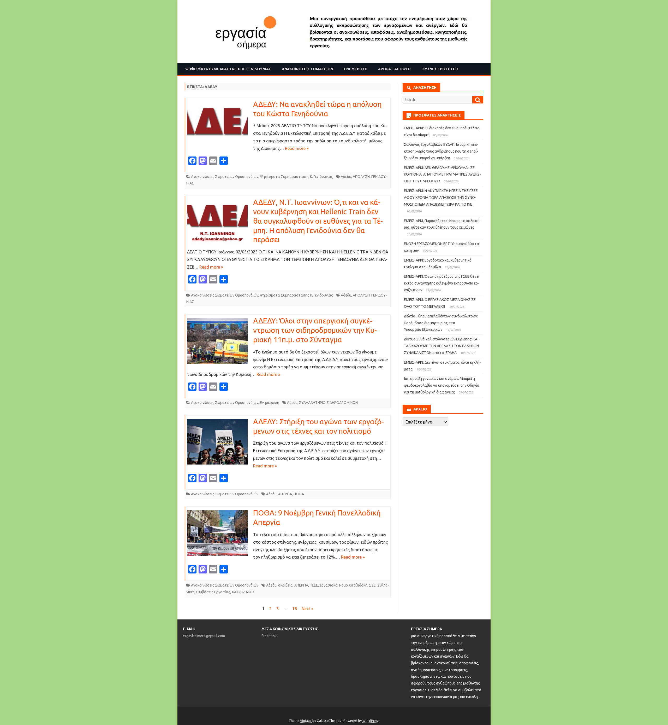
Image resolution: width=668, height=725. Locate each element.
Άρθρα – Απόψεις (394, 69)
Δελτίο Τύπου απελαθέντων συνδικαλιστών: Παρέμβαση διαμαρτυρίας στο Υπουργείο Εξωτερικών (441, 323)
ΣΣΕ (372, 585)
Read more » (297, 148)
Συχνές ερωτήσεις (440, 69)
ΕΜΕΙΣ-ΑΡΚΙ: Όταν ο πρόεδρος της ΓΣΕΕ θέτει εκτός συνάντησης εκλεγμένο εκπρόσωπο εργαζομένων (441, 283)
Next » (307, 608)
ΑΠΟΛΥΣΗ (361, 177)
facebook (269, 636)
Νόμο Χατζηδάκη (353, 585)
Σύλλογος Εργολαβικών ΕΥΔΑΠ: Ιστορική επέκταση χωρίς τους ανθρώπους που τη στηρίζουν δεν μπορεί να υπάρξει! (441, 151)
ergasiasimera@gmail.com (204, 636)
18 (294, 608)
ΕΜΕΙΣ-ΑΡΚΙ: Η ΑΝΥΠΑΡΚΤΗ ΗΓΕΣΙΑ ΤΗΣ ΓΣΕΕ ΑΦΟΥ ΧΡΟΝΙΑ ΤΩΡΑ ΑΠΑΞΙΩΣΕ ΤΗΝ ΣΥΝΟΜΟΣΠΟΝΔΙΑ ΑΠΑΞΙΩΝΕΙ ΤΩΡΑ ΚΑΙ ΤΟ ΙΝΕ (441, 197)
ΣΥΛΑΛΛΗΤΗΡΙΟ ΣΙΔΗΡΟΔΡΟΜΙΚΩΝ (328, 403)
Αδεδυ (346, 177)
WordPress (370, 720)
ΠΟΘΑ (299, 494)
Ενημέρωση (355, 69)
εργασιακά (329, 585)
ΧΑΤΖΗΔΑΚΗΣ (243, 592)
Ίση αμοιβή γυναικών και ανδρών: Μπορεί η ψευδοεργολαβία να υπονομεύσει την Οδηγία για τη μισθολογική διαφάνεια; (441, 385)
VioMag (306, 720)
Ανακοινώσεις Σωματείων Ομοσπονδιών (224, 177)
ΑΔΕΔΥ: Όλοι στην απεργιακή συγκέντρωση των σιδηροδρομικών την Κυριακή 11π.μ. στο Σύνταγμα (315, 330)
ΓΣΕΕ (314, 585)
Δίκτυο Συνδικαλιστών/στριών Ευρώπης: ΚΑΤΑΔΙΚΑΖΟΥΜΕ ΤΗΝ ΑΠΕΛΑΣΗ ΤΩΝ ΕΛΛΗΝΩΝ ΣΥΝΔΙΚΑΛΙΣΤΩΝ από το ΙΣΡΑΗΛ (441, 346)
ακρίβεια (285, 585)
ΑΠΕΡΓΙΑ (285, 494)
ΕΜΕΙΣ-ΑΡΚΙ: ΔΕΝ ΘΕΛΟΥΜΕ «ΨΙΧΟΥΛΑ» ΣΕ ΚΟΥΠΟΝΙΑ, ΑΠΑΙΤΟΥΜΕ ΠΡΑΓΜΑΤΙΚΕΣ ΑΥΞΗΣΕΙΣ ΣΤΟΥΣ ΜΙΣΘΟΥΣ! (442, 174)
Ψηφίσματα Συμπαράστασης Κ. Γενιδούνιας (228, 69)
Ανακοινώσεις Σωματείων (307, 69)
